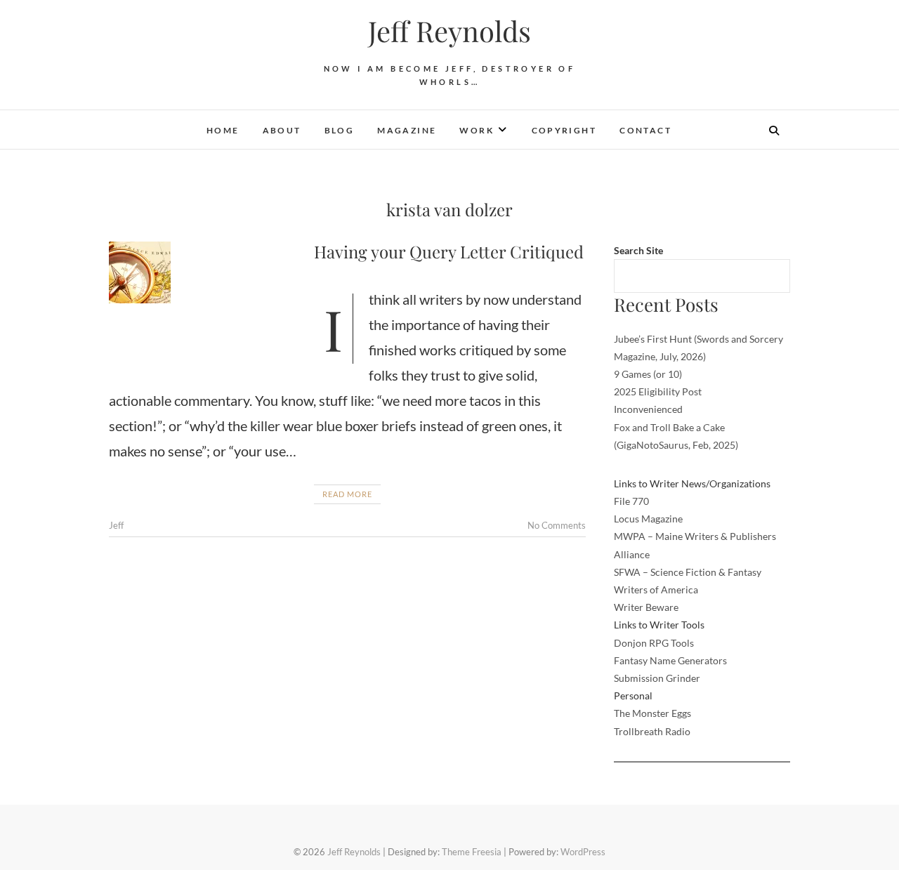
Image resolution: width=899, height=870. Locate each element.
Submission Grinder (657, 678)
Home (222, 130)
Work (476, 130)
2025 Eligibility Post (658, 391)
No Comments (556, 525)
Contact (645, 130)
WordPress (582, 851)
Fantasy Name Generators (670, 660)
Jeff (116, 525)
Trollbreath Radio (652, 731)
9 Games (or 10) (648, 374)
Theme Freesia (471, 851)
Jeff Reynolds (449, 31)
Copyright (564, 130)
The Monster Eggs (652, 713)
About (282, 130)
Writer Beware (646, 607)
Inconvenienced (648, 409)
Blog (339, 130)
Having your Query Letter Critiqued (449, 251)
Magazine (406, 130)
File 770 (631, 501)
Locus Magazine (648, 519)
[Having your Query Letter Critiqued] (204, 272)
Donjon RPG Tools (654, 643)
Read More (347, 494)
